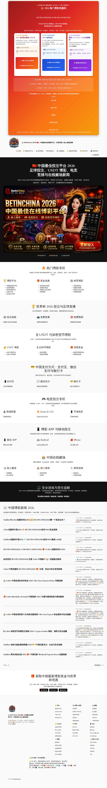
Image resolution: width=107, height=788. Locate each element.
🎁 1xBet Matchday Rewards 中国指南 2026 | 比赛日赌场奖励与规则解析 (33, 597)
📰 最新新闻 (63, 690)
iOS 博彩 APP (74, 445)
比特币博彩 (43, 352)
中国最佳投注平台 (12, 285)
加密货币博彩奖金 (78, 352)
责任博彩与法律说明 (44, 496)
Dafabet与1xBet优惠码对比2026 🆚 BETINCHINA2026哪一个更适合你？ (34, 520)
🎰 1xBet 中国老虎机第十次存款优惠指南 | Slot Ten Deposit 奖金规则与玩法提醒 (37, 614)
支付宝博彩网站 (8, 386)
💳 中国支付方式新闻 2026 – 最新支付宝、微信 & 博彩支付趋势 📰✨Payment (90, 633)
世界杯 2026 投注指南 (10, 322)
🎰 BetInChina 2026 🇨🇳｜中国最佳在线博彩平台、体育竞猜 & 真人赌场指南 (47, 142)
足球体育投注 (77, 285)
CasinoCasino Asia (53, 129)
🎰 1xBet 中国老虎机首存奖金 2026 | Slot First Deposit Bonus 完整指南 (33, 581)
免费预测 (42, 291)
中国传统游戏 (77, 475)
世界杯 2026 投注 (53, 122)
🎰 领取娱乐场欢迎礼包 (80, 65)
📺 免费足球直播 (65, 255)
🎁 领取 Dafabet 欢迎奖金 (27, 63)
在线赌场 (9, 473)
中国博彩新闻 (77, 291)
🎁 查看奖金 (44, 690)
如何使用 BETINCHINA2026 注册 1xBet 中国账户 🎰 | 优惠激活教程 (32, 559)
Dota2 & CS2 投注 (42, 416)
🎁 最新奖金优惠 (53, 255)
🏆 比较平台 (53, 690)
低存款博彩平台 (11, 289)
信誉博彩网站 (10, 287)
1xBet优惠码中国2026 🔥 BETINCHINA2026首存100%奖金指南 (30, 530)
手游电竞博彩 (74, 416)
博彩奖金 (53, 115)
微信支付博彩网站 (42, 386)
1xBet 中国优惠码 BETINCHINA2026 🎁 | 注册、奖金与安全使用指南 (32, 569)
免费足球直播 (77, 287)
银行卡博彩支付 (75, 386)
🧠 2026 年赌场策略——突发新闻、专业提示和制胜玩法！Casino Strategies (89, 618)
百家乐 (42, 475)
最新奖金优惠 (77, 354)
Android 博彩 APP (42, 445)
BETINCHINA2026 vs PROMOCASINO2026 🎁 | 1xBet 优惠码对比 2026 (34, 549)
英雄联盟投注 (7, 416)
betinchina (88, 518)
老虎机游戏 (43, 473)
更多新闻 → (99, 665)
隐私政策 (53, 496)
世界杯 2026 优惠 (45, 289)
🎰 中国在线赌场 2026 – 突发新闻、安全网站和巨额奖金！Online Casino (90, 597)
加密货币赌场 (44, 354)
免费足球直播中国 (42, 322)
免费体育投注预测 (75, 322)
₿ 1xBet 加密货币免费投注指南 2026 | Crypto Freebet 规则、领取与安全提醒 (35, 631)
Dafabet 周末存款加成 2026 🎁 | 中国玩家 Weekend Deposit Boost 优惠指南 (35, 655)
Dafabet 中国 (53, 107)
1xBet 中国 (53, 100)
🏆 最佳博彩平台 (42, 255)
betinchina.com (17, 779)
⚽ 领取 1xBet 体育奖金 (53, 65)
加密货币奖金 (44, 287)
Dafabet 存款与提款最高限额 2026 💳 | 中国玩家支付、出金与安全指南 (32, 645)
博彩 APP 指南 (7, 445)
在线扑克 (76, 473)
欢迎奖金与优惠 (44, 285)
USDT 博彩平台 (11, 352)
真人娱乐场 (10, 475)
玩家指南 (60, 496)
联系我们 (66, 496)
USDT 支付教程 (11, 354)
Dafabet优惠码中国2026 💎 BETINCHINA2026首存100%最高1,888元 (32, 540)
